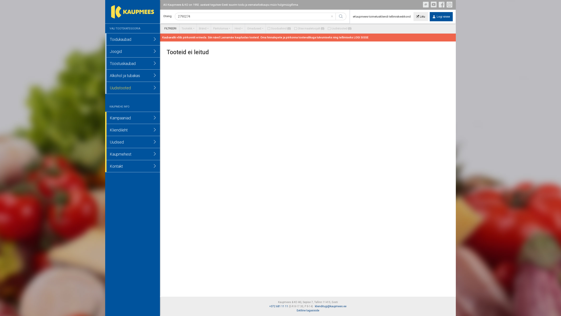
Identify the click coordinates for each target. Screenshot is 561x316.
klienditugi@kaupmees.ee (330, 306)
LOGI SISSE (361, 37)
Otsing (167, 16)
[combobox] (255, 16)
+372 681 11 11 (278, 306)
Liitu (422, 16)
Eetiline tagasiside (308, 310)
